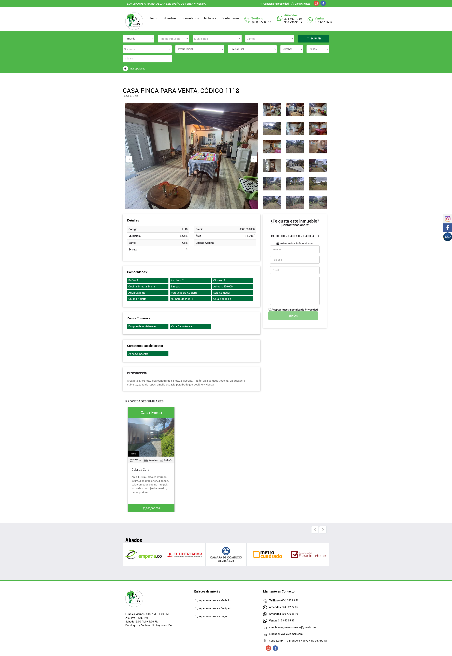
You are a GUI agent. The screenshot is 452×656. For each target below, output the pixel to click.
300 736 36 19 (283, 613)
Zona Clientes (302, 3)
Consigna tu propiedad (276, 3)
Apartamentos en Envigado (215, 608)
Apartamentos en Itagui (213, 616)
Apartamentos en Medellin (214, 600)
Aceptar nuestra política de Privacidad (295, 309)
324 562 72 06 (283, 607)
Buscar (316, 38)
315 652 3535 (323, 22)
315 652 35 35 (281, 620)
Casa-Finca (151, 412)
